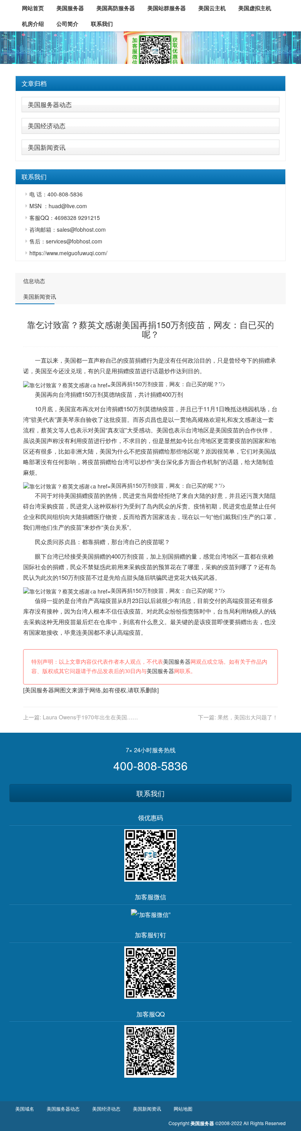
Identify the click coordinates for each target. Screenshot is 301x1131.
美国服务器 (176, 662)
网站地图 (183, 1108)
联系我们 (150, 793)
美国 (70, 360)
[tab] (150, 83)
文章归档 (34, 83)
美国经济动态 (46, 125)
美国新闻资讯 (46, 147)
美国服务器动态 (50, 104)
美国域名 (24, 1108)
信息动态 (34, 281)
